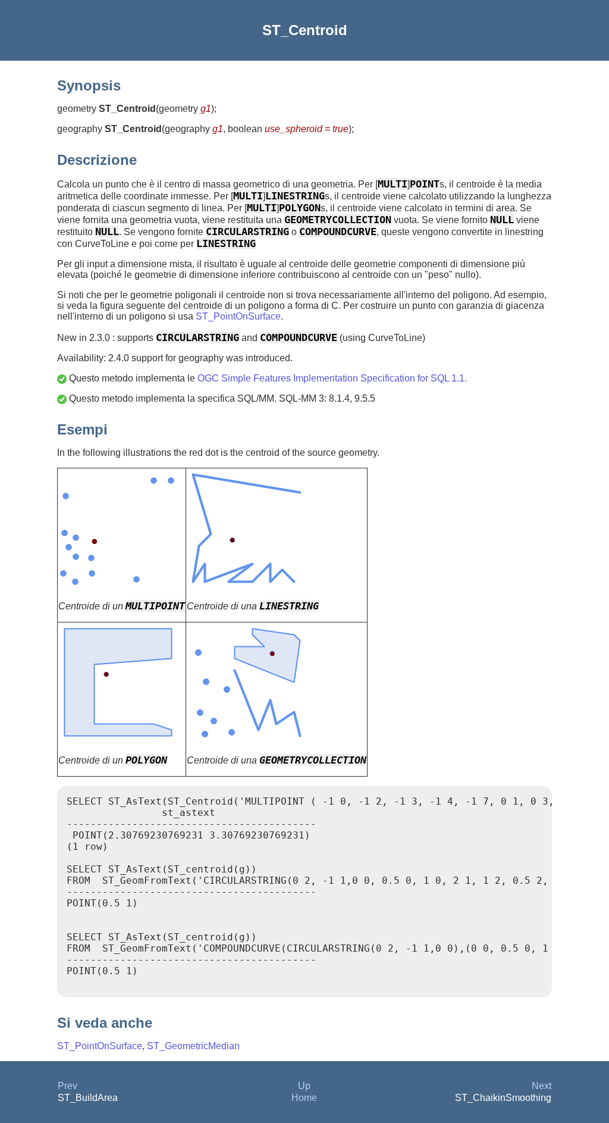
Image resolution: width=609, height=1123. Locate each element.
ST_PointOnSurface (238, 316)
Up (304, 1086)
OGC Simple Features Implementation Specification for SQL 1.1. (332, 378)
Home (304, 1098)
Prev (67, 1086)
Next (541, 1086)
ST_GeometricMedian (193, 1046)
